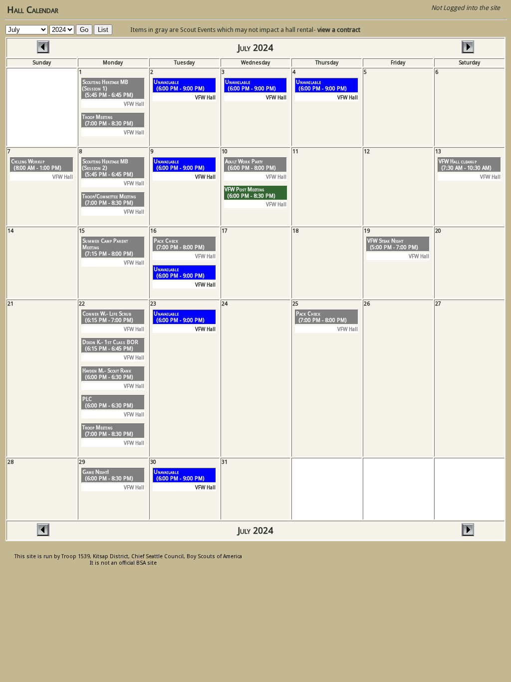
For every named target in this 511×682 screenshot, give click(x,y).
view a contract (338, 29)
